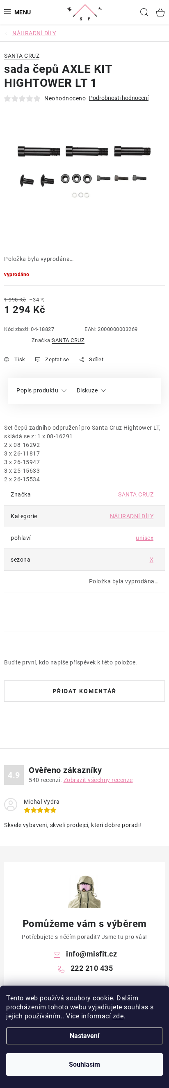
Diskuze (87, 390)
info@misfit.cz (91, 954)
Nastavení (84, 1036)
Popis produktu (37, 390)
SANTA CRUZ (68, 340)
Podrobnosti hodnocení (118, 98)
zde (118, 1016)
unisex (144, 538)
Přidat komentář (84, 691)
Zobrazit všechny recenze (98, 780)
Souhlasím (84, 1064)
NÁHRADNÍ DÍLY (132, 516)
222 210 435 (92, 968)
